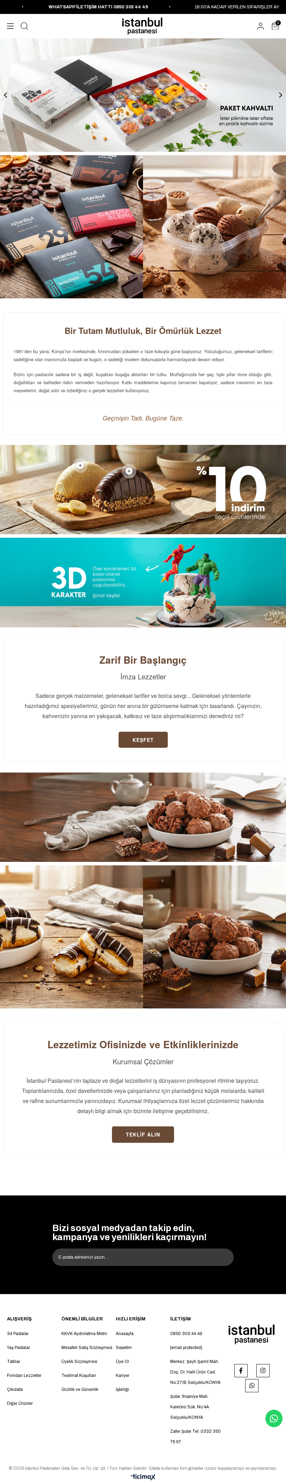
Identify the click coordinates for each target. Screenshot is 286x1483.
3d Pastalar (18, 1333)
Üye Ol (122, 1361)
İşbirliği (122, 1389)
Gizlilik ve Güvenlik (79, 1389)
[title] (71, 226)
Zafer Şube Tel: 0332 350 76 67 (195, 1436)
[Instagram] (263, 1370)
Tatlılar (13, 1361)
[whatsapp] (251, 1385)
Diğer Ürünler (20, 1403)
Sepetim (124, 1347)
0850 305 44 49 (186, 1333)
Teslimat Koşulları (78, 1375)
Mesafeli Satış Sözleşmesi (86, 1347)
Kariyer (122, 1375)
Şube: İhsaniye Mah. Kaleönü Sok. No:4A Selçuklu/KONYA (189, 1407)
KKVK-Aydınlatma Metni (84, 1333)
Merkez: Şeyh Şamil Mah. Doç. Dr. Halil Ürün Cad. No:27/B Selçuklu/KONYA (195, 1372)
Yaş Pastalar (18, 1347)
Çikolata (15, 1389)
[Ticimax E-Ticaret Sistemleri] (143, 1477)
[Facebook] (241, 1370)
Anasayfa (125, 1333)
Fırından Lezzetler (24, 1375)
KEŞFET (143, 739)
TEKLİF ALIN (143, 1134)
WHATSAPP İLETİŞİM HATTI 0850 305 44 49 (50, 7)
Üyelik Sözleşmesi (79, 1361)
